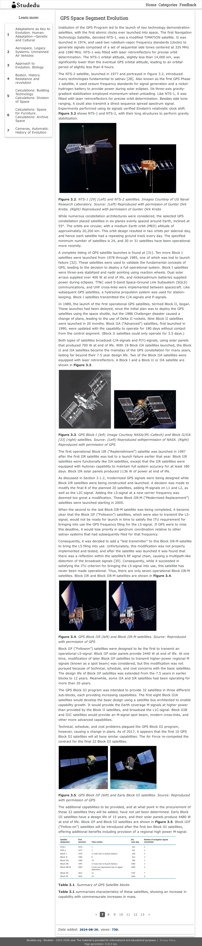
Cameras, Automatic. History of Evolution (32, 130)
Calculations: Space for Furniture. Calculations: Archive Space (31, 114)
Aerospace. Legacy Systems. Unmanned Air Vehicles (32, 51)
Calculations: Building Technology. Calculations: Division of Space (32, 95)
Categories (168, 4)
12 (135, 914)
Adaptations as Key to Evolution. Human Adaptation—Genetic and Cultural (32, 34)
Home (151, 4)
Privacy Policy (168, 940)
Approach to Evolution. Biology (29, 65)
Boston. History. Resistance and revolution (28, 78)
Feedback (188, 4)
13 (142, 914)
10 (121, 914)
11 (128, 914)
